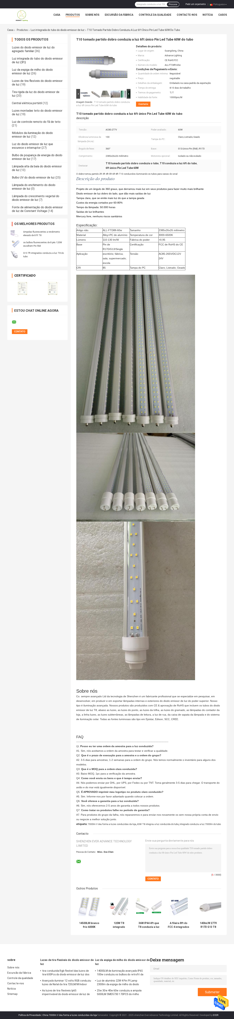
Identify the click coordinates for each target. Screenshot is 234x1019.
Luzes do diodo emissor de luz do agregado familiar (33, 49)
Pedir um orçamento (196, 4)
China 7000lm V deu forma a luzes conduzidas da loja (69, 1015)
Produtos (73, 14)
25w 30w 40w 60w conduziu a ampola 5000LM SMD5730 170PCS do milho (119, 992)
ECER (215, 1015)
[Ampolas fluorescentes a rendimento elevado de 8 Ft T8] (15, 233)
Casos (222, 14)
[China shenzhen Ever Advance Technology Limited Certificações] (22, 288)
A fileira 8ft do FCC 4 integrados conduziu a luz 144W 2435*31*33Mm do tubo (178, 925)
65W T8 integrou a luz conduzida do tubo (158, 824)
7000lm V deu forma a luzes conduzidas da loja (112, 824)
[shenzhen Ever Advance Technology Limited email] (16, 322)
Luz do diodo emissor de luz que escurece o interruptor (32, 145)
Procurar (173, 4)
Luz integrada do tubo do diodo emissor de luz (57, 30)
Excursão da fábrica (119, 14)
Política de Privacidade (29, 1015)
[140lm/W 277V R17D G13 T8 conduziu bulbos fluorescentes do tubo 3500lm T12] (208, 907)
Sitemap (12, 994)
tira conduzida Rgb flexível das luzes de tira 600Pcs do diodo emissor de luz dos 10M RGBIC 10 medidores (65, 973)
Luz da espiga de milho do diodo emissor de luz (122, 962)
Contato (143, 104)
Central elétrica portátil (27, 103)
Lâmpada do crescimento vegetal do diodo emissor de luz (35, 198)
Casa (56, 14)
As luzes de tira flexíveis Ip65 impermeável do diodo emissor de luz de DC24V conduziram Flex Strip (66, 993)
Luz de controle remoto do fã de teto (36, 122)
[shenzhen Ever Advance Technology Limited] (22, 15)
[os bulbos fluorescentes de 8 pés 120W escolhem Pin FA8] (15, 244)
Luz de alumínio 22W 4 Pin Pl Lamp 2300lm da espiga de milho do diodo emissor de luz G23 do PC (118, 983)
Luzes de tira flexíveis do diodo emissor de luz (67, 962)
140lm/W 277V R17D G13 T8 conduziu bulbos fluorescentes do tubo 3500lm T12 (208, 925)
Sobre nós (92, 14)
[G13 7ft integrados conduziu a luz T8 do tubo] (15, 254)
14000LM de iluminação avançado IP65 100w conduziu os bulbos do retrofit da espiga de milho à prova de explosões (120, 973)
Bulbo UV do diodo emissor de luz (33, 177)
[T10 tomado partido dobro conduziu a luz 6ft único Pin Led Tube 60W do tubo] (101, 66)
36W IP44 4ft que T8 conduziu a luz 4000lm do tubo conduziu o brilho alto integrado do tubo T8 (149, 925)
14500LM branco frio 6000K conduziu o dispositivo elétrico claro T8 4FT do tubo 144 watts (89, 925)
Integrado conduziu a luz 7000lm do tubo (200, 824)
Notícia (208, 14)
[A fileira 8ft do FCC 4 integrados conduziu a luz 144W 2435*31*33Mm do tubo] (178, 907)
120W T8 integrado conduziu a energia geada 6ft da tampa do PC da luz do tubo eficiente (119, 925)
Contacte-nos (187, 14)
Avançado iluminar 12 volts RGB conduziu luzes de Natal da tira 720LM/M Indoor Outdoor (66, 983)
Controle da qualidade (155, 14)
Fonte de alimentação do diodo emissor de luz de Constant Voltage (37, 209)
